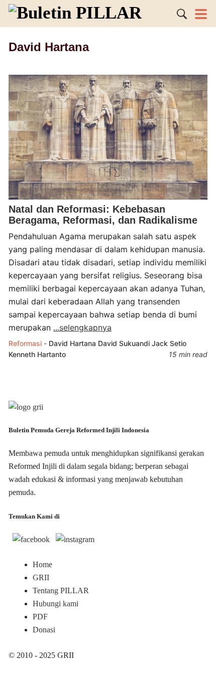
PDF (40, 616)
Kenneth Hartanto (37, 354)
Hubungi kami (55, 603)
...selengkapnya (82, 327)
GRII (41, 577)
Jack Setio (169, 343)
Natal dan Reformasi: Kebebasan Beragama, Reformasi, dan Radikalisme (103, 215)
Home (42, 564)
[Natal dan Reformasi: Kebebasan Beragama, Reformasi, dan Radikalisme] (108, 197)
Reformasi (25, 343)
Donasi (44, 629)
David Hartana (72, 343)
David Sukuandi (124, 343)
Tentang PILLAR (61, 590)
